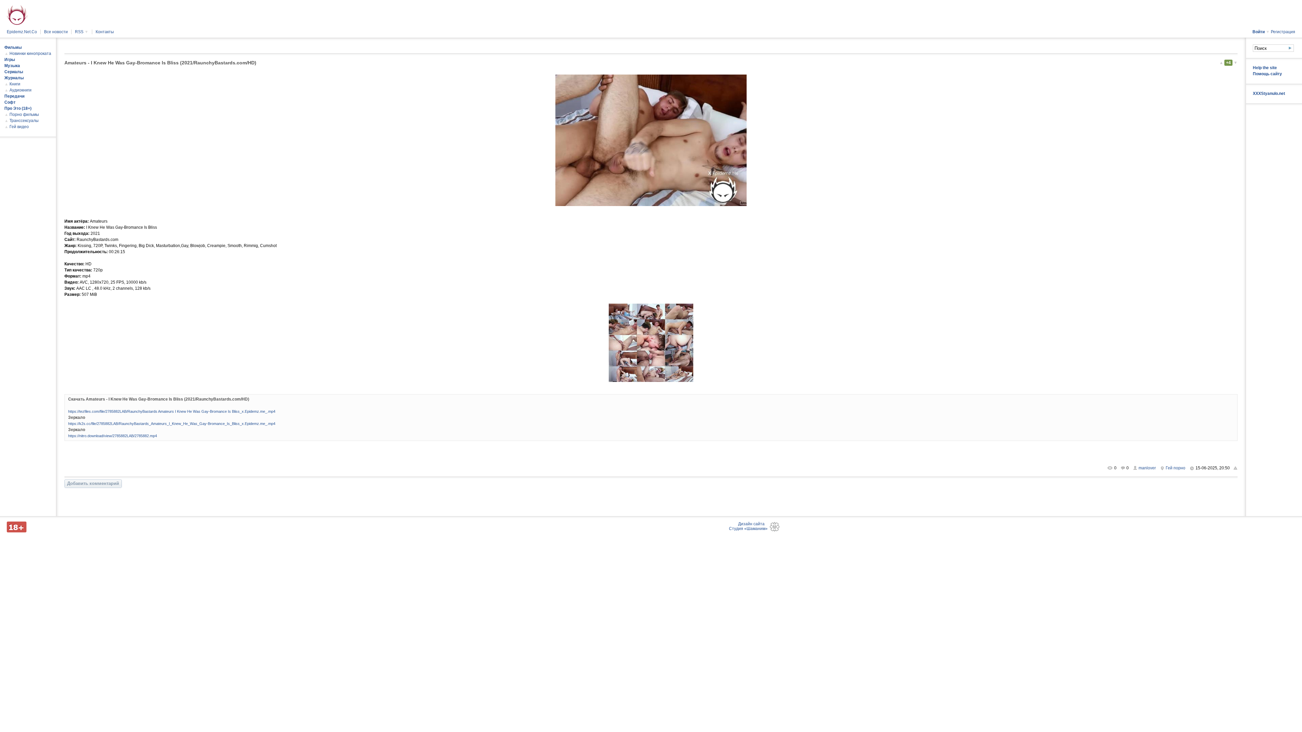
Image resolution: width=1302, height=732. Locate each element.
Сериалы (13, 71)
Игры (9, 59)
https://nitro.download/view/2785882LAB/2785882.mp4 (112, 436)
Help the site (1265, 67)
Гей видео (19, 126)
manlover (1147, 468)
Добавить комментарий (93, 483)
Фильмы (13, 47)
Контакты (105, 31)
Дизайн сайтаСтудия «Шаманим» (748, 526)
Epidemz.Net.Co (22, 31)
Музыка (12, 65)
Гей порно (1175, 468)
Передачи (14, 96)
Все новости (56, 31)
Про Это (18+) (18, 108)
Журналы (14, 78)
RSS (81, 31)
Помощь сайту (1267, 74)
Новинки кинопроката (30, 53)
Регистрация (1283, 31)
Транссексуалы (24, 120)
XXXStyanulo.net (1269, 93)
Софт (10, 102)
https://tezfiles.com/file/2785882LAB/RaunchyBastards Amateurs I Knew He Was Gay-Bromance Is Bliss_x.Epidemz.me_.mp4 (171, 411)
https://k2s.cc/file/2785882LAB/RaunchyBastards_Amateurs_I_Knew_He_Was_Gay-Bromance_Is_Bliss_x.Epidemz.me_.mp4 (171, 424)
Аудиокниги (20, 90)
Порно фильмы (24, 114)
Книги (14, 84)
